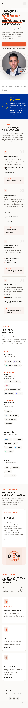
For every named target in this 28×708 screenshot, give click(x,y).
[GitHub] (14, 698)
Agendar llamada (14, 44)
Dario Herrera (7, 4)
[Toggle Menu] (24, 3)
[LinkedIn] (17, 698)
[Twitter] (10, 698)
